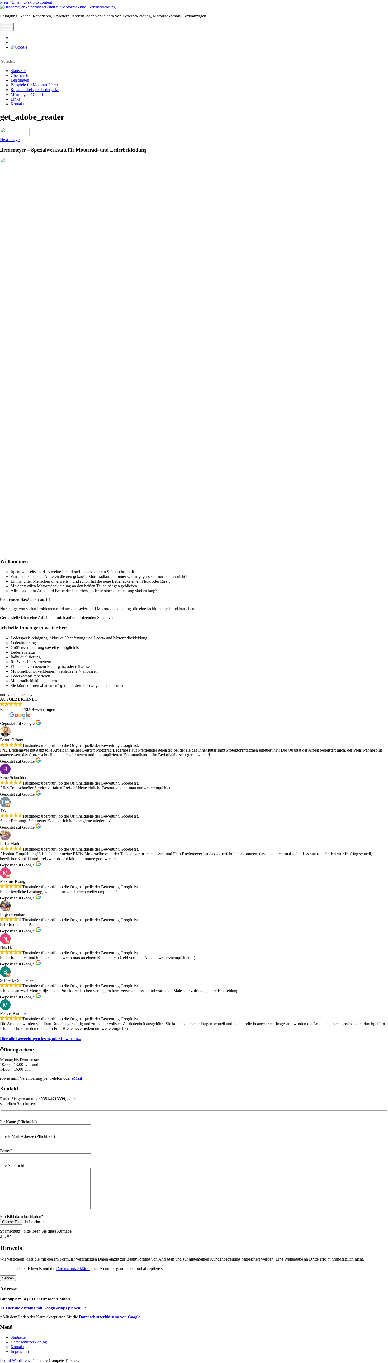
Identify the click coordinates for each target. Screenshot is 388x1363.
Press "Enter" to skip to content (26, 2)
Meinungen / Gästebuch (30, 94)
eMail (77, 1078)
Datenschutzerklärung (74, 1268)
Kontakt (17, 104)
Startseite (18, 70)
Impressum (20, 1351)
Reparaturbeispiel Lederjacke (35, 89)
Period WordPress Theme (21, 1360)
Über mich (19, 75)
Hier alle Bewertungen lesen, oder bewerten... (40, 1038)
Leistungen (20, 80)
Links (15, 99)
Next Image (10, 139)
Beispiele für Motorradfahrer (34, 85)
